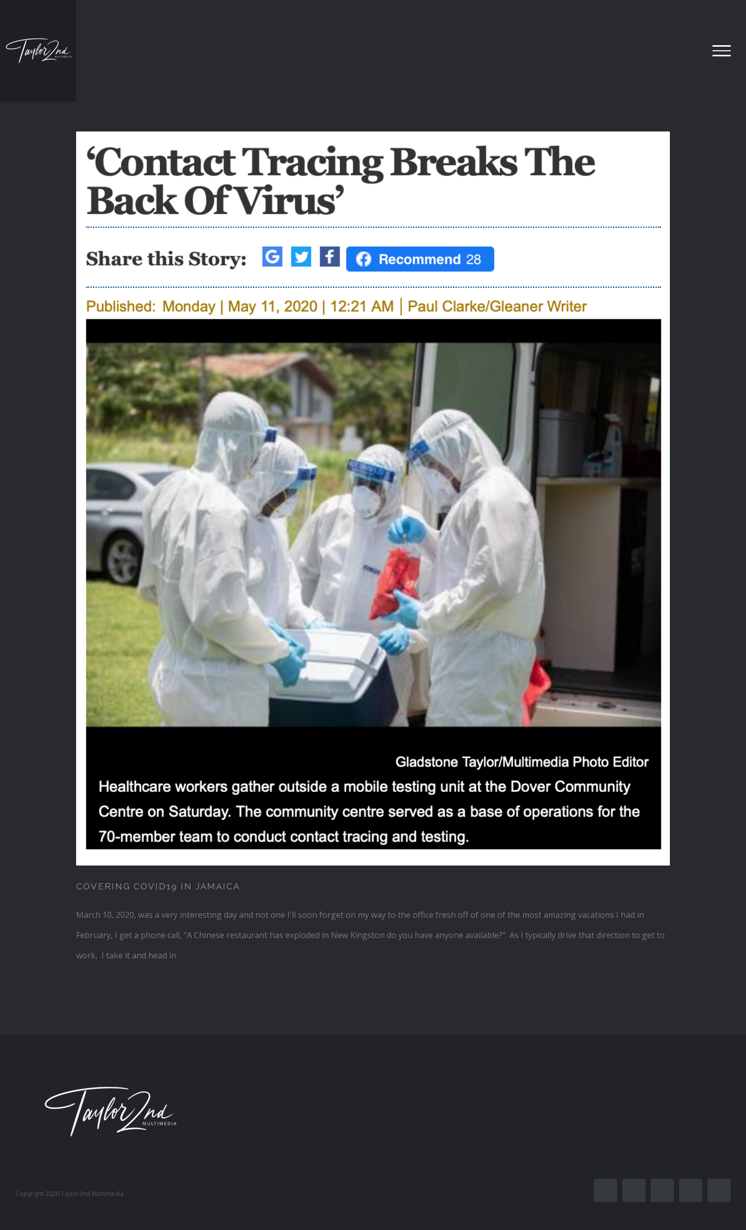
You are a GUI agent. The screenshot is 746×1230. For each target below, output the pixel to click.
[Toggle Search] (687, 50)
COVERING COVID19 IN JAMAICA (158, 886)
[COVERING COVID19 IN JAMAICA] (373, 498)
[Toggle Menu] (721, 50)
